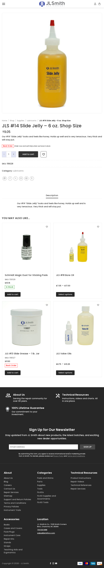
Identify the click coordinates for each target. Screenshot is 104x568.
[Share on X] (15, 178)
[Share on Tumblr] (32, 178)
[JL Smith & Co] (52, 3)
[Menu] (3, 4)
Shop (12, 120)
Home (4, 120)
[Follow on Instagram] (53, 564)
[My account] (95, 3)
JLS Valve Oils (63, 353)
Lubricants (31, 120)
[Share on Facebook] (10, 178)
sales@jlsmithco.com (46, 533)
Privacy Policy (58, 456)
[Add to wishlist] (44, 154)
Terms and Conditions (76, 456)
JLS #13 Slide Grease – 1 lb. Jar (22, 353)
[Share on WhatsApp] (5, 178)
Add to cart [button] (12, 294)
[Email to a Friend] (21, 178)
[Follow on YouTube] (56, 564)
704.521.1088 (42, 530)
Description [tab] (52, 195)
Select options (65, 294)
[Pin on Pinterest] (26, 178)
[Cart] (99, 3)
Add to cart (28, 154)
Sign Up (87, 446)
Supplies (20, 120)
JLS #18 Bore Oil (65, 275)
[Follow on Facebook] (50, 564)
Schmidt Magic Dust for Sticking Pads (26, 275)
